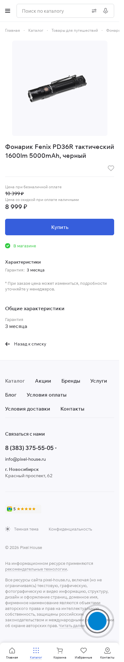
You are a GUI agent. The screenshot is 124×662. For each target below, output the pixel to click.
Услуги (98, 381)
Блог (11, 394)
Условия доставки (27, 408)
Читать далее (72, 625)
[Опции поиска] (93, 10)
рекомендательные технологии (36, 569)
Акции (43, 381)
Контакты (72, 408)
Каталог (15, 381)
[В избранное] (111, 168)
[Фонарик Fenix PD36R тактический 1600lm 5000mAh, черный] (59, 88)
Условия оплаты (46, 394)
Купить (59, 227)
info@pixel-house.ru (25, 459)
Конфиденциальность (70, 529)
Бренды (70, 381)
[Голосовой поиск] (107, 10)
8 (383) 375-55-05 (29, 447)
